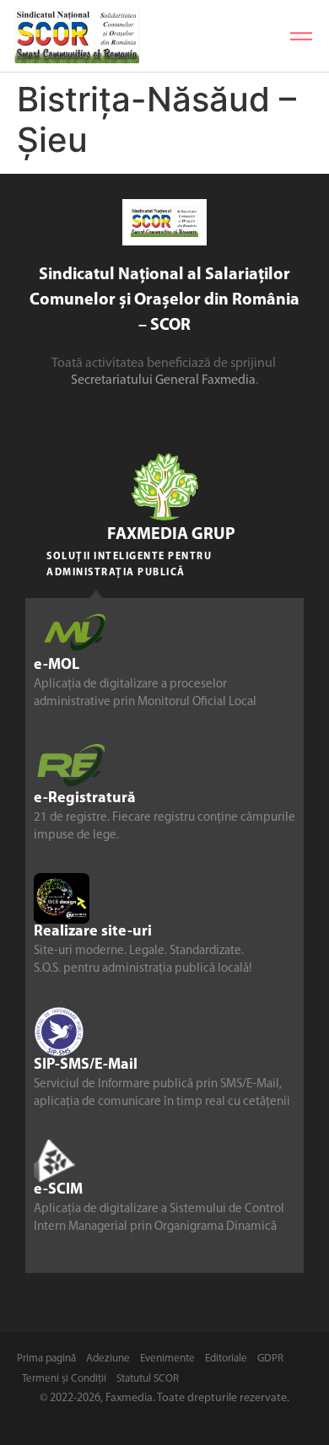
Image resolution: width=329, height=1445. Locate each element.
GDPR (270, 1358)
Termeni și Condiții (64, 1378)
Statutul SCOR (147, 1378)
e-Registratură (85, 798)
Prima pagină (46, 1358)
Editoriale (226, 1358)
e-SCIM (58, 1190)
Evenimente (167, 1358)
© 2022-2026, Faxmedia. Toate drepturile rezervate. (164, 1398)
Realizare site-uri (93, 932)
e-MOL (56, 665)
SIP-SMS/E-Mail (86, 1065)
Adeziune (108, 1358)
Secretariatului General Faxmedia (163, 380)
